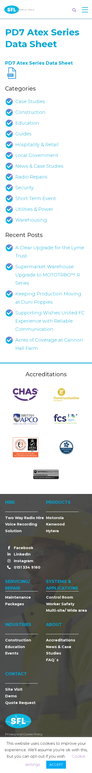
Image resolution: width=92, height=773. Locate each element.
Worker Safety (60, 604)
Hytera (52, 531)
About (54, 624)
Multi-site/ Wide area (66, 610)
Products (58, 502)
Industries (18, 624)
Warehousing (31, 220)
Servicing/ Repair (17, 585)
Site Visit (13, 689)
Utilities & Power (34, 209)
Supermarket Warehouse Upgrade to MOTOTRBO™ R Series (47, 275)
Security (24, 188)
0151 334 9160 (26, 567)
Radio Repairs (31, 177)
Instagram (23, 561)
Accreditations (60, 640)
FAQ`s (52, 660)
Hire (10, 502)
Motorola (55, 518)
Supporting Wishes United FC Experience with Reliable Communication (50, 321)
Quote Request (20, 702)
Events (11, 653)
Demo (11, 696)
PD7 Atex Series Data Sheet (39, 63)
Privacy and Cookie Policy (23, 734)
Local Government (36, 155)
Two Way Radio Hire (24, 518)
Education (27, 123)
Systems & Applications (62, 585)
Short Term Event (35, 198)
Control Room (59, 597)
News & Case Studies (39, 166)
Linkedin (22, 554)
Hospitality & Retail (37, 144)
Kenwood (55, 524)
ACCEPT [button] (56, 764)
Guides (23, 134)
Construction (30, 112)
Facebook (23, 548)
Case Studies (30, 101)
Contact (16, 673)
